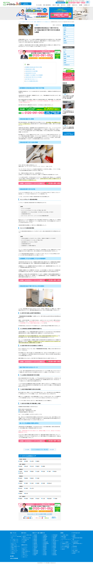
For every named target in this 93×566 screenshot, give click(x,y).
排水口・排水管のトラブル (15, 546)
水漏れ (65, 30)
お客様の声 (24, 536)
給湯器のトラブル (14, 544)
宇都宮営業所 (45, 536)
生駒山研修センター (56, 540)
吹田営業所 (45, 551)
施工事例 (68, 5)
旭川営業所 (35, 536)
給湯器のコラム (24, 549)
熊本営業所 (54, 553)
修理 (64, 34)
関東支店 (35, 549)
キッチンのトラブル (14, 550)
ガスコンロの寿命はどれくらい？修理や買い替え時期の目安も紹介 (68, 112)
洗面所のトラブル (14, 547)
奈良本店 (54, 539)
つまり (65, 28)
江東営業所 (35, 547)
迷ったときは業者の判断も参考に (31, 81)
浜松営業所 (45, 547)
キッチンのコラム (25, 555)
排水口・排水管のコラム (26, 551)
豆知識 (65, 40)
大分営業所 (54, 551)
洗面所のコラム (24, 552)
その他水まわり (67, 64)
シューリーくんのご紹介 (65, 544)
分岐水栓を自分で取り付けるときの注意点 (33, 77)
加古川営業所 (55, 536)
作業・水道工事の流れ (47, 5)
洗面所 (65, 58)
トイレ (65, 49)
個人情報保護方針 (75, 542)
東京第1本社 (35, 544)
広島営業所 (54, 543)
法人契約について (87, 5)
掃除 (64, 38)
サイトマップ (75, 547)
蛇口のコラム (24, 548)
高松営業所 (54, 546)
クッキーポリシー (75, 549)
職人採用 (74, 553)
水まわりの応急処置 (14, 558)
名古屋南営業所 (45, 542)
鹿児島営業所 (55, 554)
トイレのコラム (24, 547)
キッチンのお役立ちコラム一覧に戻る (40, 449)
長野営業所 (35, 543)
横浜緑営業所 (36, 553)
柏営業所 (35, 554)
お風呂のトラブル (14, 549)
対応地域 (23, 542)
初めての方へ (63, 5)
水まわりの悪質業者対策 (65, 546)
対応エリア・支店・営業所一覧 (38, 532)
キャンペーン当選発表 (64, 542)
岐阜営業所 (45, 544)
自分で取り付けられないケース (31, 79)
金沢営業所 (35, 542)
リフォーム (66, 36)
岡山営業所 (54, 542)
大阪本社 (44, 550)
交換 (64, 32)
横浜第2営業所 (36, 551)
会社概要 (80, 5)
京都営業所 (54, 537)
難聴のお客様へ (63, 536)
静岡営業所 (45, 546)
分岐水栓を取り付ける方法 (30, 73)
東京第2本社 (35, 546)
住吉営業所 (45, 553)
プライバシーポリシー (76, 540)
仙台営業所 (35, 537)
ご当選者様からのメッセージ (66, 543)
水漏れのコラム (24, 556)
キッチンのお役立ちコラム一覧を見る (68, 134)
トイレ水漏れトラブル (14, 540)
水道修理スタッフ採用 (76, 551)
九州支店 (54, 549)
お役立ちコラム (74, 5)
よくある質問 (24, 540)
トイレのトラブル (14, 535)
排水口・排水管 (67, 56)
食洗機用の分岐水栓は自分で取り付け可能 (33, 67)
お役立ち (65, 42)
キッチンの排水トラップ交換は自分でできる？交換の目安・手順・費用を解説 (68, 97)
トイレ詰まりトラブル (14, 539)
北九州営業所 (55, 550)
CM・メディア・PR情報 (65, 547)
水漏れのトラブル (14, 551)
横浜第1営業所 (36, 550)
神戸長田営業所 (55, 535)
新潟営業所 (35, 540)
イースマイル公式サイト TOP (23, 21)
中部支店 (44, 540)
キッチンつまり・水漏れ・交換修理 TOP (34, 21)
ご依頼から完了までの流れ (26, 537)
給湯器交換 (13, 553)
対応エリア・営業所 (56, 5)
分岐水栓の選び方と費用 (30, 69)
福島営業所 (35, 539)
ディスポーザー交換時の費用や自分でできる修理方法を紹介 (68, 128)
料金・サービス (13, 532)
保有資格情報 (75, 546)
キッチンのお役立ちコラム (46, 21)
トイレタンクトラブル (14, 542)
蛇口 (64, 52)
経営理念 (74, 536)
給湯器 (65, 54)
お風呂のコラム (24, 554)
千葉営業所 (45, 535)
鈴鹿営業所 (45, 549)
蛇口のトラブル (13, 543)
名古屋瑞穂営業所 (46, 543)
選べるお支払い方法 (25, 539)
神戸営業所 (45, 554)
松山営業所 (54, 547)
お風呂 (65, 60)
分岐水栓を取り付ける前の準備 (31, 71)
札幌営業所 (35, 535)
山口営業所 (54, 544)
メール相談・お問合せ (64, 535)
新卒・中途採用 (75, 550)
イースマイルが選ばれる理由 (26, 535)
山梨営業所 (45, 539)
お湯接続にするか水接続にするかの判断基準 (34, 75)
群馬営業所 (45, 537)
